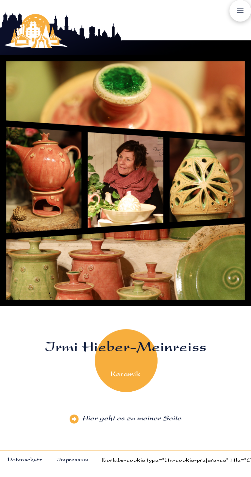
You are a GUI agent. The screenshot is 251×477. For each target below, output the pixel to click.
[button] (240, 11)
